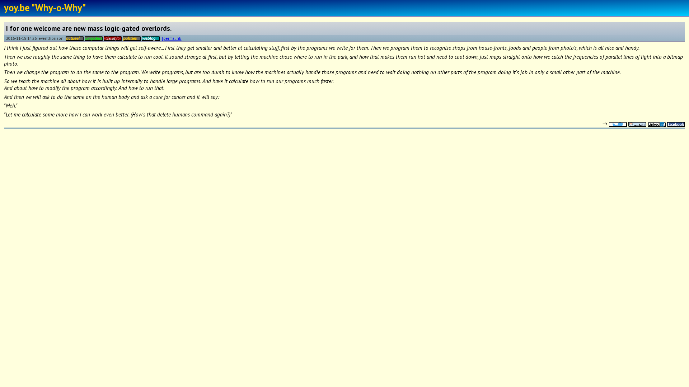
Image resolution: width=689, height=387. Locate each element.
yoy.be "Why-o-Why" (45, 7)
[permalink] (172, 38)
